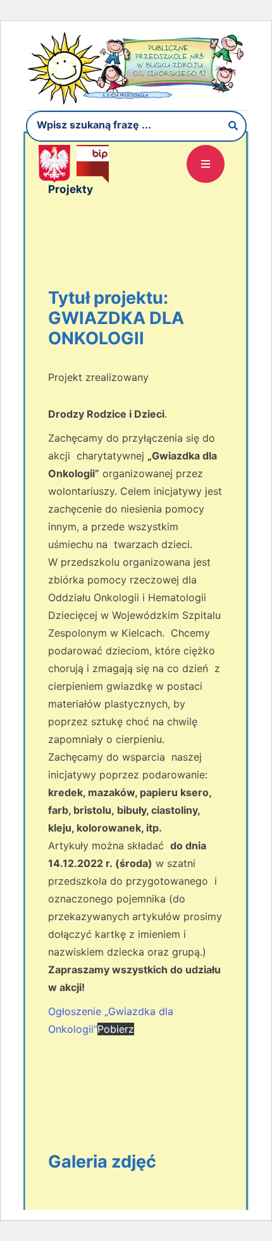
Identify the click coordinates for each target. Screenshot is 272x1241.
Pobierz (115, 1029)
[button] (206, 164)
